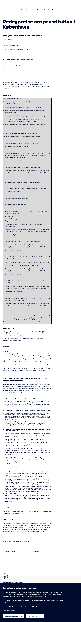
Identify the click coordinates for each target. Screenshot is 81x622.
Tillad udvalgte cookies (11, 616)
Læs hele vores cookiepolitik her (36, 596)
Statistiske (35, 606)
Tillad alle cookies (32, 616)
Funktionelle (22, 606)
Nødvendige (9, 606)
